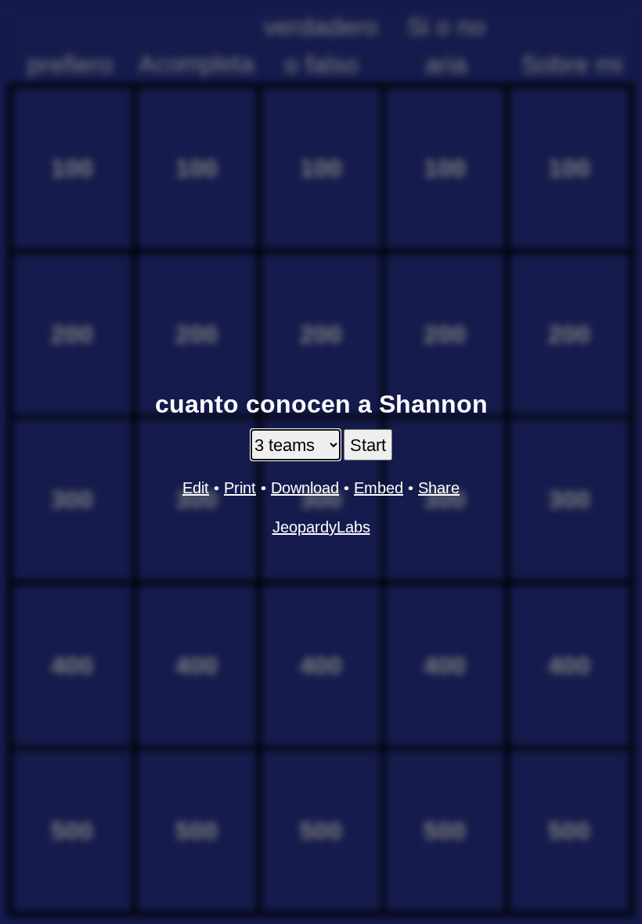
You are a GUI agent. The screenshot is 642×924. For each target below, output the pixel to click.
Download (305, 487)
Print (240, 487)
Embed (378, 487)
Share (439, 487)
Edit (195, 487)
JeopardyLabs (321, 527)
